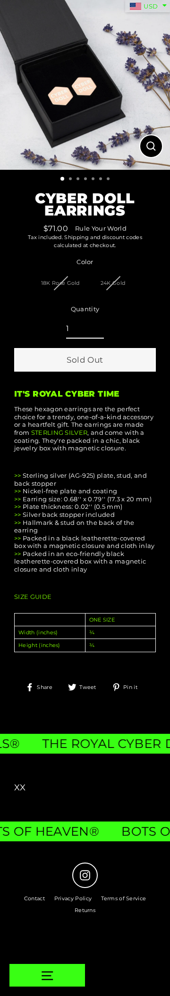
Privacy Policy (73, 898)
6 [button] (101, 179)
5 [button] (94, 179)
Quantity (85, 309)
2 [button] (71, 179)
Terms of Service (123, 898)
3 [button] (78, 179)
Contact (34, 898)
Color (85, 262)
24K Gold (113, 283)
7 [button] (109, 179)
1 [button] (62, 179)
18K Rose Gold (60, 283)
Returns (85, 910)
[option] (85, 85)
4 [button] (86, 179)
